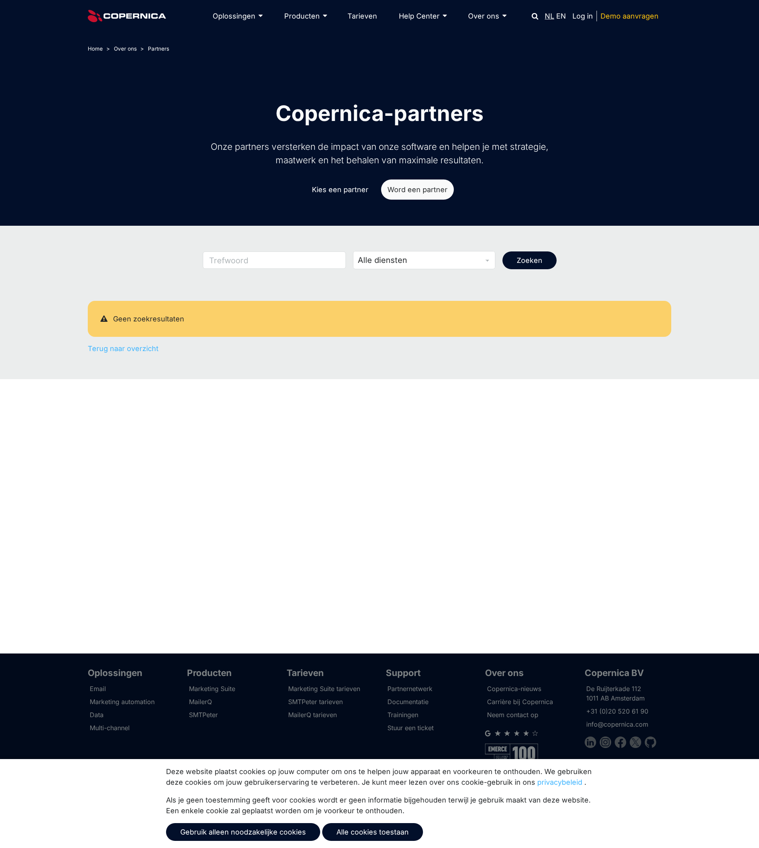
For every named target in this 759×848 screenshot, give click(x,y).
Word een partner (417, 189)
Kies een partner (340, 189)
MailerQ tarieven (312, 715)
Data (97, 715)
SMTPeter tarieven (315, 702)
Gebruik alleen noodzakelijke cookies (243, 832)
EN (561, 16)
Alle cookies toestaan (372, 832)
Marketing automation (122, 702)
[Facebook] (622, 743)
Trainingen (402, 715)
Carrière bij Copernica (520, 702)
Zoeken (529, 260)
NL (549, 16)
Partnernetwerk (409, 689)
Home (95, 48)
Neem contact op (512, 715)
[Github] (650, 743)
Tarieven (362, 16)
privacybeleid (559, 782)
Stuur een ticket (410, 728)
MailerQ (200, 702)
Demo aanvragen (629, 16)
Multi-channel (110, 728)
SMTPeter (203, 715)
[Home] (127, 16)
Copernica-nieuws (514, 689)
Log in (582, 16)
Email (98, 689)
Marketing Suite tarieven (324, 689)
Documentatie (408, 702)
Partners (158, 48)
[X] (637, 743)
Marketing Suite (212, 689)
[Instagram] (607, 743)
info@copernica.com (617, 724)
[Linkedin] (592, 743)
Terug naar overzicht (123, 348)
